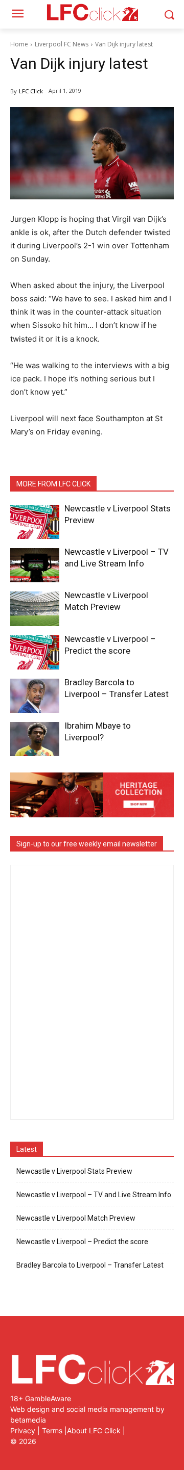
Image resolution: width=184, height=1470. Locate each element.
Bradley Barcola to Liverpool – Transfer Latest (90, 1265)
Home (19, 44)
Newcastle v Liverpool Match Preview (75, 1218)
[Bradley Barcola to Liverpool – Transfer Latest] (34, 696)
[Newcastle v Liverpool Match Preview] (34, 608)
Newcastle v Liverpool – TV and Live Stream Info (93, 1195)
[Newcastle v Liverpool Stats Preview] (34, 522)
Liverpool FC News (61, 44)
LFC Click (31, 91)
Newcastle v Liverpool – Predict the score (82, 1241)
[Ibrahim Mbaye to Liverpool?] (34, 739)
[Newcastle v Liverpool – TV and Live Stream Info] (34, 565)
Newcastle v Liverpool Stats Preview (74, 1171)
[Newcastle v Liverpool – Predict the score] (34, 652)
